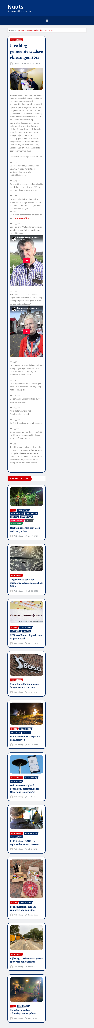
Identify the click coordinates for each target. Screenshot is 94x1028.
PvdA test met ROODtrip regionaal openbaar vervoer (24, 842)
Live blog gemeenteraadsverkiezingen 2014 (35, 30)
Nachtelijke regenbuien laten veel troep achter (25, 529)
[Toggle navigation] (47, 20)
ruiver (16, 63)
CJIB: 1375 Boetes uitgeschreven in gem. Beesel (26, 637)
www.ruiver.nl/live (21, 218)
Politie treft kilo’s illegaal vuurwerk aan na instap (23, 908)
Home (11, 30)
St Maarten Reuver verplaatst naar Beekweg (25, 738)
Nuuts (15, 6)
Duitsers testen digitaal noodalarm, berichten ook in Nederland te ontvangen (24, 789)
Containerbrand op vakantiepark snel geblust (23, 1012)
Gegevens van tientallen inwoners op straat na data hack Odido (26, 583)
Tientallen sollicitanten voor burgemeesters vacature (24, 685)
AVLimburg (18, 536)
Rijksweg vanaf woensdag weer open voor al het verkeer (26, 960)
